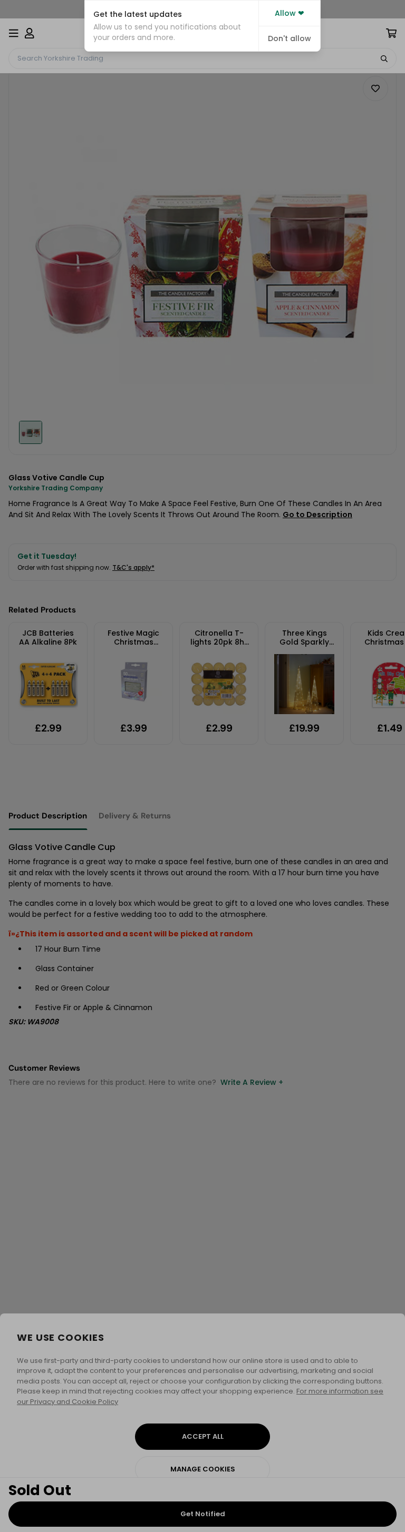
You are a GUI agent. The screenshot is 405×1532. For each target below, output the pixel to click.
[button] (171, 26)
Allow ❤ (289, 13)
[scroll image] (30, 432)
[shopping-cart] (391, 33)
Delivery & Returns (135, 816)
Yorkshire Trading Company (55, 488)
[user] (29, 33)
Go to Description (317, 514)
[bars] (13, 33)
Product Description (47, 816)
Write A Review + (251, 1082)
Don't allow (289, 38)
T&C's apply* (133, 567)
